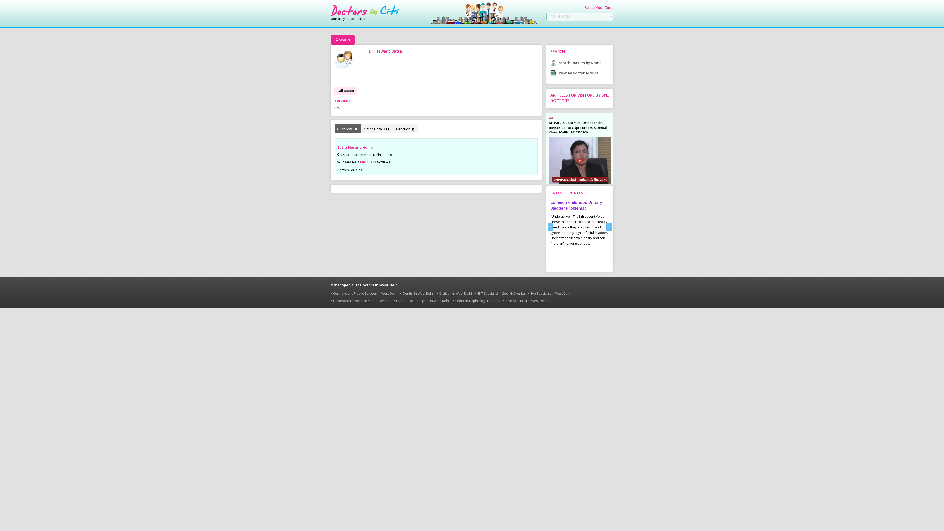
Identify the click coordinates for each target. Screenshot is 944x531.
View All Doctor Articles (578, 73)
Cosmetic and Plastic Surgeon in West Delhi (365, 293)
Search (344, 39)
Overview (345, 129)
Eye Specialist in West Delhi (551, 293)
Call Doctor (345, 90)
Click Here (368, 162)
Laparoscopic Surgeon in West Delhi (423, 300)
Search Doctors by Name (579, 62)
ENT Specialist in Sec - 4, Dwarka (501, 293)
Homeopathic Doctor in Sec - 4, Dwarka (361, 300)
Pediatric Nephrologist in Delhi (477, 300)
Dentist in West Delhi (418, 293)
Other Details (374, 129)
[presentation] (550, 227)
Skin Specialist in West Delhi (526, 300)
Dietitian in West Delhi (455, 293)
